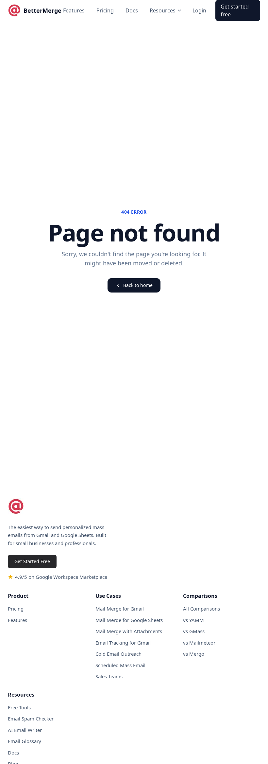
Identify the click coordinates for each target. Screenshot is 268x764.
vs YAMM (193, 620)
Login (199, 10)
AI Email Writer (25, 730)
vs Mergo (193, 653)
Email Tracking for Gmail (123, 642)
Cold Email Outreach (118, 653)
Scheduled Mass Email (120, 665)
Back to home (138, 285)
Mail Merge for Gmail (119, 608)
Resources (163, 10)
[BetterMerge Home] (16, 506)
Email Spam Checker (31, 718)
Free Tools (19, 707)
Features (74, 10)
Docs (132, 10)
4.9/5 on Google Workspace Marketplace (61, 577)
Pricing (105, 10)
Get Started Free (32, 561)
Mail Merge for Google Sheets (129, 620)
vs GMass (194, 631)
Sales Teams (109, 676)
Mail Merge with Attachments (128, 631)
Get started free (235, 10)
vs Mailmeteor (199, 642)
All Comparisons (201, 608)
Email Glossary (24, 741)
